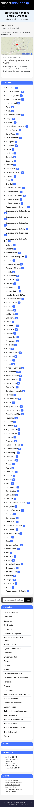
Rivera (8, 464)
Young (8, 587)
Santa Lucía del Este (14, 525)
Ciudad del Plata (12, 191)
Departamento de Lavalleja (17, 223)
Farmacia (8, 665)
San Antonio (11, 487)
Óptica (6, 736)
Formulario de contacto (13, 783)
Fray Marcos (11, 279)
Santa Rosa (10, 529)
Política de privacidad (12, 785)
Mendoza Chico (12, 352)
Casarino (9, 161)
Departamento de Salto (15, 229)
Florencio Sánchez (13, 268)
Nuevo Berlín (11, 383)
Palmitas (9, 395)
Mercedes (10, 356)
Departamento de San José (17, 233)
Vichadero (10, 583)
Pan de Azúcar (12, 398)
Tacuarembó (11, 549)
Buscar (28, 600)
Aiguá (8, 111)
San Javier (10, 506)
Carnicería (8, 652)
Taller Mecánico (10, 715)
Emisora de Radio (11, 657)
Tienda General (10, 732)
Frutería (7, 669)
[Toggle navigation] (3, 7)
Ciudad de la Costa (13, 188)
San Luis (9, 514)
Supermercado (10, 707)
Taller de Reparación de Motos (16, 711)
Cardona (9, 153)
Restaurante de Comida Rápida (17, 694)
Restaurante (9, 690)
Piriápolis (10, 425)
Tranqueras (10, 568)
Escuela (7, 661)
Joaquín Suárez (12, 291)
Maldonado (10, 341)
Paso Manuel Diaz (13, 414)
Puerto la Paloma (13, 445)
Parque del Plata (13, 406)
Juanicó (9, 306)
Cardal (8, 149)
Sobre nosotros (10, 787)
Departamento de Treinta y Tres (16, 240)
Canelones (10, 145)
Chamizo (9, 176)
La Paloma (10, 318)
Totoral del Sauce (13, 564)
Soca (8, 541)
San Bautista (11, 491)
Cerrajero (8, 616)
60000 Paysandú (12, 95)
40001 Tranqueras (13, 91)
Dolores (9, 245)
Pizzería (7, 686)
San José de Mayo (13, 510)
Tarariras (9, 556)
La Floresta (10, 314)
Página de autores (11, 780)
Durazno (9, 249)
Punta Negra (11, 452)
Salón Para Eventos (12, 698)
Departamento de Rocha (16, 591)
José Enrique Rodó (13, 298)
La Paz (8, 321)
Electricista (12, 25)
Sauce (8, 537)
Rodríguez (10, 472)
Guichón (9, 283)
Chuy (8, 180)
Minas (8, 364)
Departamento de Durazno (17, 217)
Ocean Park (10, 387)
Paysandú (10, 418)
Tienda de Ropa (10, 723)
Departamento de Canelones (18, 211)
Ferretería (8, 629)
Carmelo (9, 157)
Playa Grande (11, 429)
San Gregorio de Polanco (16, 502)
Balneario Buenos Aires (15, 126)
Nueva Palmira (12, 379)
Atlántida (9, 122)
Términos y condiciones (13, 789)
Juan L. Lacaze (11, 302)
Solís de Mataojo (13, 545)
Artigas (9, 118)
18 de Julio (10, 88)
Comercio (8, 621)
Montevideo (11, 371)
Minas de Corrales (13, 368)
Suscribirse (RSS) (11, 791)
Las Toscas (10, 329)
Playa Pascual (11, 433)
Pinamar (9, 422)
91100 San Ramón (13, 99)
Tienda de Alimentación (13, 719)
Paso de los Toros (13, 410)
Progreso (10, 441)
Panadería (8, 682)
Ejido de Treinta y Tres (15, 256)
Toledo (9, 560)
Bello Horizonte (12, 138)
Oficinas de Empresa (12, 633)
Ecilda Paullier (11, 252)
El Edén (9, 260)
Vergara (9, 579)
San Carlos (10, 495)
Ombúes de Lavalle (14, 391)
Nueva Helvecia (12, 375)
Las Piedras (10, 325)
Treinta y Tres (11, 572)
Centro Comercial (11, 612)
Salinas (9, 479)
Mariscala (10, 345)
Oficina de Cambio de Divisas (16, 677)
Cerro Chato (11, 168)
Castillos (9, 164)
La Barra (9, 310)
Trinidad (9, 575)
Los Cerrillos (11, 337)
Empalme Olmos (13, 264)
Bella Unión (10, 134)
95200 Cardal (11, 103)
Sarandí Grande (12, 533)
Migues (9, 360)
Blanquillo (10, 141)
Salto (8, 483)
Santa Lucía (10, 522)
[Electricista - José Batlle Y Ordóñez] (17, 46)
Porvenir (9, 437)
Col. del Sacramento (14, 195)
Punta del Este (12, 448)
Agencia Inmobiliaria (12, 648)
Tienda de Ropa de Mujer (14, 727)
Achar (8, 107)
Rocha (8, 468)
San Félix (9, 498)
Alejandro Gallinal (13, 114)
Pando (8, 402)
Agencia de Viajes (11, 644)
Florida (9, 272)
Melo (8, 348)
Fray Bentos (11, 275)
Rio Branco (10, 460)
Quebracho (10, 456)
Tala (7, 552)
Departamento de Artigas (16, 207)
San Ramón (10, 518)
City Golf (9, 184)
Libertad (9, 333)
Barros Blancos (12, 130)
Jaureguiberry (11, 287)
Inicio (3, 25)
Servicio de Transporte (13, 702)
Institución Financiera (13, 673)
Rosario (9, 475)
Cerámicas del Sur (13, 172)
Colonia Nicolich (12, 199)
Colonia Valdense (13, 203)
